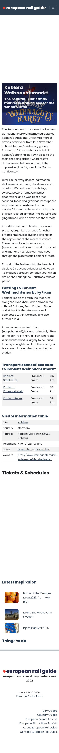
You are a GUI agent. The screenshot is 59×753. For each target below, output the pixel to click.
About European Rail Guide (40, 727)
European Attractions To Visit (38, 723)
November (25, 449)
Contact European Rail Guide (38, 732)
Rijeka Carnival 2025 (36, 628)
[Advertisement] (29, 46)
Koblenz (23, 422)
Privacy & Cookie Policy (29, 696)
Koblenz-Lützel (12, 398)
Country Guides (47, 715)
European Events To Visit (41, 719)
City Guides (50, 711)
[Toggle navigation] (53, 7)
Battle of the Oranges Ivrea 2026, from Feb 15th (37, 597)
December (43, 449)
